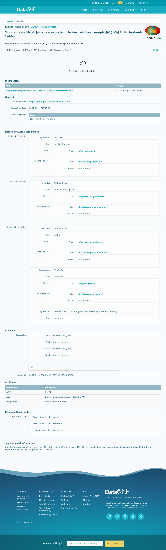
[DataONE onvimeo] (117, 516)
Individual (46, 183)
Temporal (21, 375)
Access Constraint (41, 417)
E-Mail (71, 151)
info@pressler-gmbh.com (91, 196)
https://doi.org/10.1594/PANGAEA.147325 (49, 101)
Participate (44, 496)
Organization (45, 137)
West (47, 355)
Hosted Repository (22, 508)
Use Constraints (42, 430)
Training (65, 500)
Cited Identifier (19, 101)
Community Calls (48, 514)
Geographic (20, 335)
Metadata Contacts (17, 136)
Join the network (48, 504)
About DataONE (91, 496)
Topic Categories (18, 114)
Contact (87, 504)
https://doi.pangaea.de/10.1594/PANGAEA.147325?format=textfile (39, 90)
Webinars (65, 504)
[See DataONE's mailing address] (141, 516)
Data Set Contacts (17, 181)
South (47, 348)
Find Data (26, 522)
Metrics (87, 500)
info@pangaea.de (86, 151)
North (47, 335)
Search (10, 21)
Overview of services (23, 497)
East (48, 342)
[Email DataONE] (125, 516)
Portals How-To (69, 508)
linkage (71, 161)
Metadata (20, 21)
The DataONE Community (46, 509)
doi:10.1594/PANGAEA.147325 (43, 27)
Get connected (114, 544)
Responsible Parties (16, 227)
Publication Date (18, 108)
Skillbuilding (67, 496)
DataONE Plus (24, 502)
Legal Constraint (18, 416)
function (71, 168)
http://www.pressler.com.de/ (93, 207)
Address (47, 150)
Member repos (46, 500)
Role (48, 144)
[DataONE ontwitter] (109, 516)
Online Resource (43, 161)
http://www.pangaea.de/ (90, 161)
